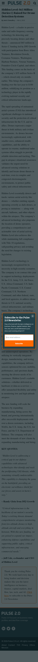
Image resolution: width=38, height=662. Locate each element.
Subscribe (19, 343)
